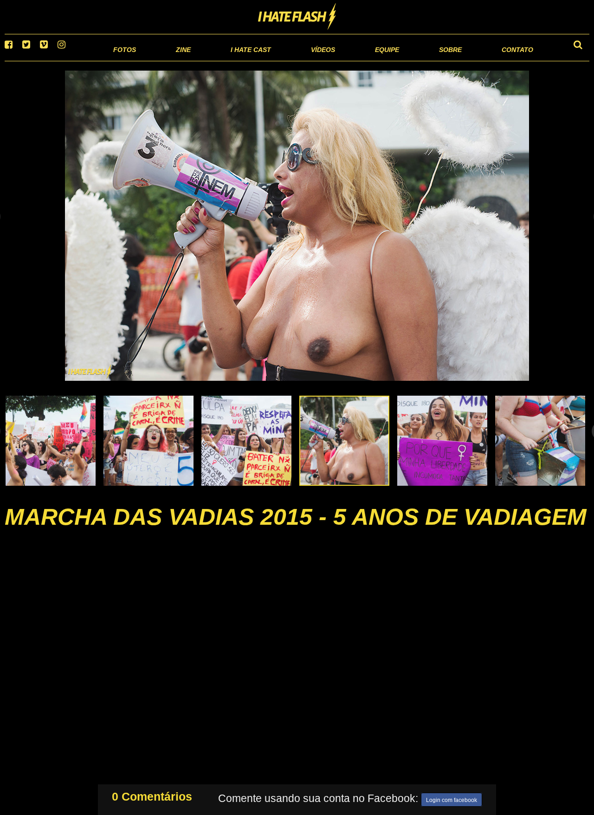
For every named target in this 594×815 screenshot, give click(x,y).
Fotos (60, 60)
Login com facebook (451, 798)
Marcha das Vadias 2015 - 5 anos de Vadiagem (296, 528)
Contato (509, 60)
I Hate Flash (297, 17)
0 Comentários (152, 794)
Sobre (432, 60)
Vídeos (287, 60)
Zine (123, 60)
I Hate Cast (201, 60)
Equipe (360, 60)
